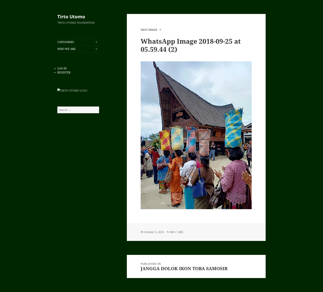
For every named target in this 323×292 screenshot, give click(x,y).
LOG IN (62, 68)
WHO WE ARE (66, 49)
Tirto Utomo (71, 16)
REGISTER (63, 72)
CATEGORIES (65, 42)
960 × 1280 (176, 232)
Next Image (149, 30)
